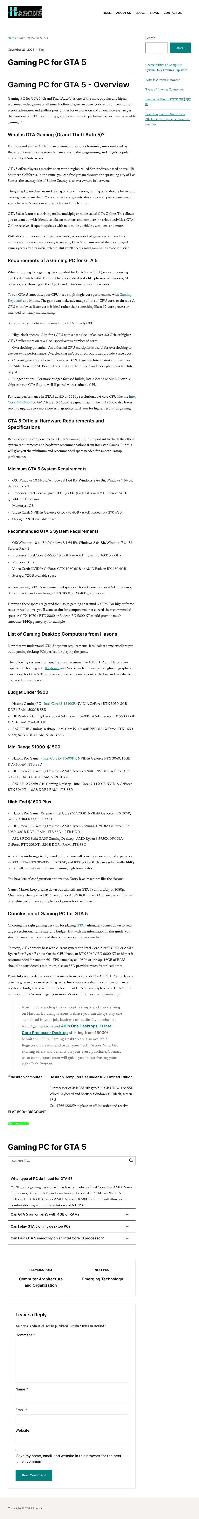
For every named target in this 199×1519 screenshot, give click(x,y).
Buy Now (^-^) (18, 1123)
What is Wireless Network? (162, 80)
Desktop (52, 634)
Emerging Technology (102, 1279)
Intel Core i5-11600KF (59, 758)
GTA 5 (81, 925)
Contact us (173, 13)
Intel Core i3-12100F (59, 704)
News (154, 13)
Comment (25, 1335)
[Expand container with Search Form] (189, 12)
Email (21, 1410)
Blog (41, 49)
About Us (123, 13)
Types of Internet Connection (164, 89)
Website (22, 1430)
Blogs (141, 13)
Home (107, 13)
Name (22, 1389)
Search (150, 38)
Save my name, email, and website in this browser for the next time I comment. (68, 1458)
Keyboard (52, 668)
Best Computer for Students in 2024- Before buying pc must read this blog (167, 119)
